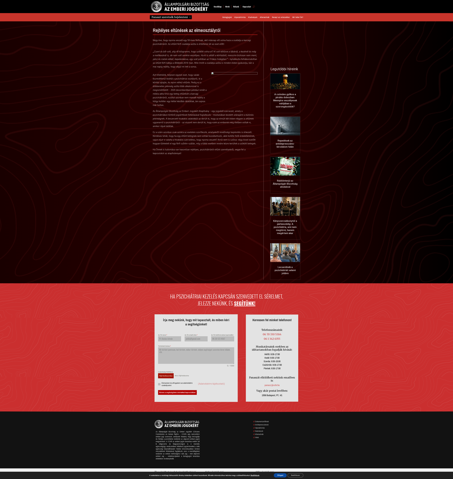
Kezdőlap (218, 6)
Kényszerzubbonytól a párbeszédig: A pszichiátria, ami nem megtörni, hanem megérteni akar (285, 227)
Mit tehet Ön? (297, 17)
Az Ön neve (162, 335)
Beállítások (255, 475)
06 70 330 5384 (272, 334)
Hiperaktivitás (240, 17)
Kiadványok (252, 17)
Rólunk (236, 6)
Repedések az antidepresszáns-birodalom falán (285, 143)
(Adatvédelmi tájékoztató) (211, 383)
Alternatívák (264, 17)
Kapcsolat (247, 6)
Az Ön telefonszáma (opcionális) (222, 335)
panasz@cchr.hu (272, 385)
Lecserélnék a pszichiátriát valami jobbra (285, 270)
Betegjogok (227, 17)
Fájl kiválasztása (165, 376)
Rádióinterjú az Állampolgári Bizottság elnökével (285, 183)
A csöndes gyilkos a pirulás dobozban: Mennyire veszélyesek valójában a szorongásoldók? (285, 100)
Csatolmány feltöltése (165, 372)
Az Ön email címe (191, 335)
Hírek (227, 6)
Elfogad (280, 475)
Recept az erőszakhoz (281, 17)
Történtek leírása (164, 346)
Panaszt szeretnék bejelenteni (170, 17)
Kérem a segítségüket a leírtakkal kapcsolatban (177, 392)
